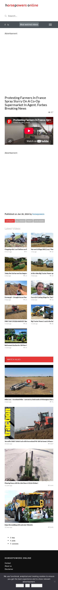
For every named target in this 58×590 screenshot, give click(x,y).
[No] (54, 581)
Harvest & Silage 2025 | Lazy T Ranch (43, 249)
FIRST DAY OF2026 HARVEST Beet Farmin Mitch (21, 321)
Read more (36, 585)
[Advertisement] (29, 64)
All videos (20, 221)
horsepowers (38, 214)
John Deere (39, 221)
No (27, 585)
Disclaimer (9, 569)
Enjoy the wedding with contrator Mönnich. (19, 525)
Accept (20, 585)
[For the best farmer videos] (21, 5)
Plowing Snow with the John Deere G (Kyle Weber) (21, 483)
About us (8, 566)
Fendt (29, 221)
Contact (8, 563)
